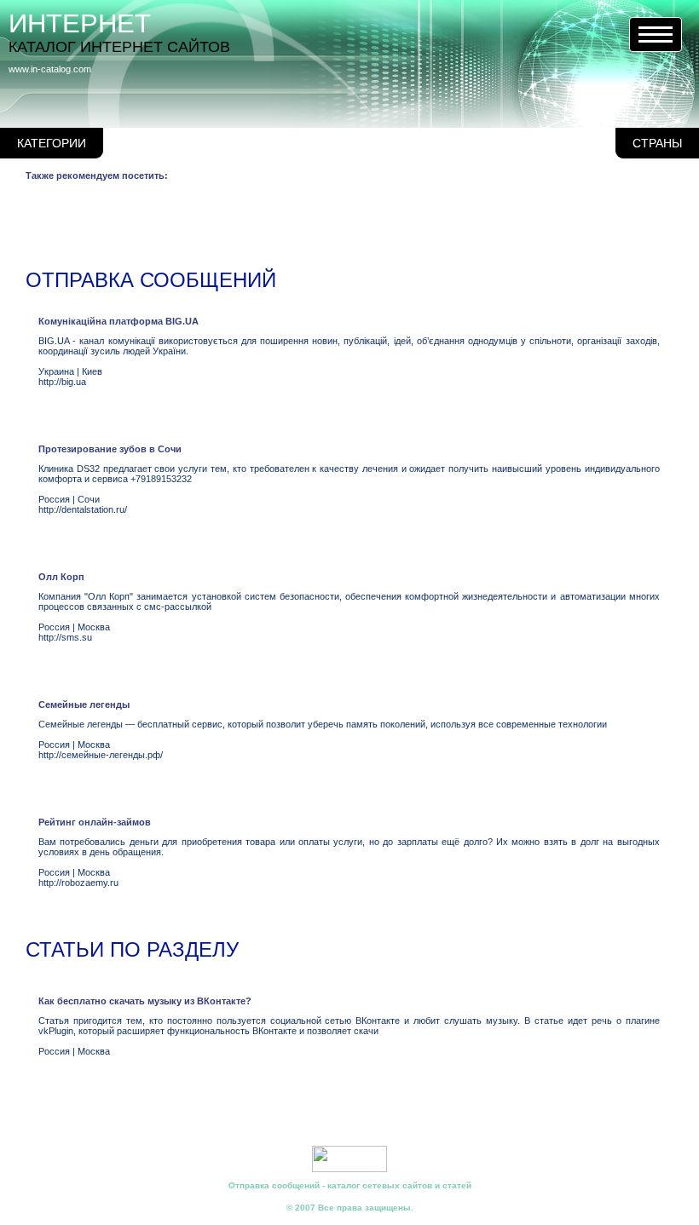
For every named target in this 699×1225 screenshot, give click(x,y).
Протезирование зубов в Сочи (110, 449)
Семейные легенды (84, 704)
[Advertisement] (336, 228)
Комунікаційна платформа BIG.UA (118, 321)
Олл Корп (61, 577)
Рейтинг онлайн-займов (94, 822)
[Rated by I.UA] (349, 1169)
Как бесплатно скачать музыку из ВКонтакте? (144, 1001)
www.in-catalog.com (50, 69)
